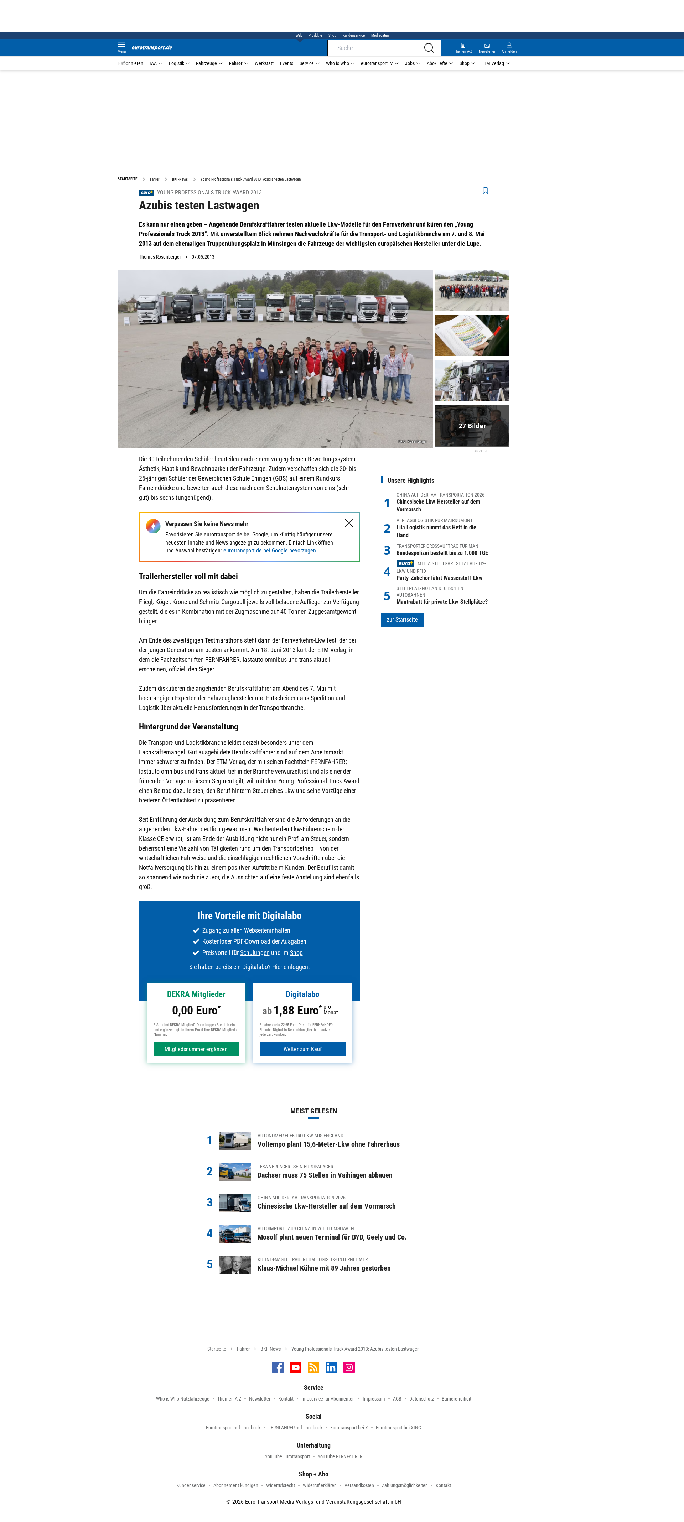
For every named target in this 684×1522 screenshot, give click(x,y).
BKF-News (270, 1349)
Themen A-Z (229, 1399)
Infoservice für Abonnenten (328, 1399)
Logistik (176, 63)
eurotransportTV (377, 63)
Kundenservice (354, 35)
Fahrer (236, 63)
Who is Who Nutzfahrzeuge (182, 1399)
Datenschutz (421, 1399)
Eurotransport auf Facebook (233, 1427)
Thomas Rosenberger (160, 257)
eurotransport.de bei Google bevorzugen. (270, 550)
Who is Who (337, 63)
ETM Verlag (492, 63)
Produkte (315, 35)
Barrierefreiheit (456, 1399)
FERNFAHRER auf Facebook (295, 1427)
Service (307, 63)
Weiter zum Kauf (303, 1049)
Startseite (216, 1349)
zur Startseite (402, 619)
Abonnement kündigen (235, 1485)
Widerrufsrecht (280, 1485)
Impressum (374, 1399)
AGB (397, 1399)
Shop (332, 35)
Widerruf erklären (320, 1485)
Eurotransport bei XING (398, 1427)
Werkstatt (264, 63)
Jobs (410, 63)
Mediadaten (380, 35)
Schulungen (255, 952)
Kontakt (286, 1399)
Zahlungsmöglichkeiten (405, 1485)
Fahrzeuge (206, 63)
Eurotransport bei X (349, 1427)
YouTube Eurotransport (287, 1456)
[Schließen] (349, 523)
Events (286, 63)
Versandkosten (359, 1485)
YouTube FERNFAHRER (340, 1456)
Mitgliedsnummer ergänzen (196, 1049)
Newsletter (259, 1399)
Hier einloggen (290, 967)
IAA (153, 63)
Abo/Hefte (437, 63)
